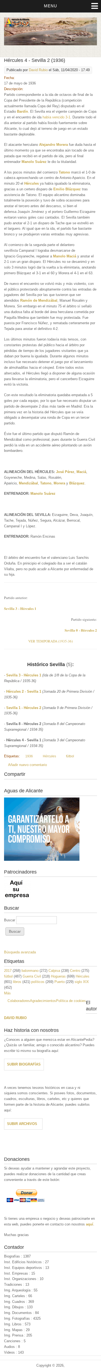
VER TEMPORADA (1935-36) (50, 641)
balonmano (30, 971)
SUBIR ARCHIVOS (22, 1124)
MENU (50, 6)
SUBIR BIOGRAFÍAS (24, 1064)
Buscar (10, 920)
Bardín (22, 111)
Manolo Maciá (64, 256)
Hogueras (58, 976)
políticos (37, 982)
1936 (29, 756)
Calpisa (54, 971)
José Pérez (65, 472)
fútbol (70, 756)
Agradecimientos (43, 1001)
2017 (8, 971)
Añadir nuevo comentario (27, 765)
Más (7, 993)
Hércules (31, 183)
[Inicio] (50, 44)
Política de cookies (71, 1001)
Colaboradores (19, 1001)
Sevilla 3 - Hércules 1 (23, 675)
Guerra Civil (32, 976)
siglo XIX (82, 982)
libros (17, 982)
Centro (75, 971)
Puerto (59, 982)
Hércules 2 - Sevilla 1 (23, 691)
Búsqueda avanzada (20, 952)
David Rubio (38, 70)
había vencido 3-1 (56, 117)
